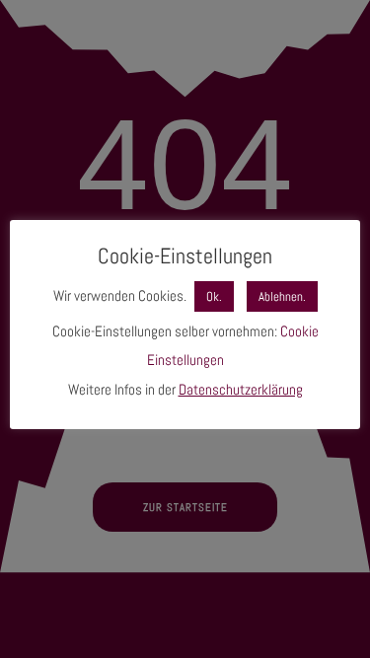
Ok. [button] (214, 296)
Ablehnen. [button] (282, 296)
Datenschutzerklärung (241, 389)
